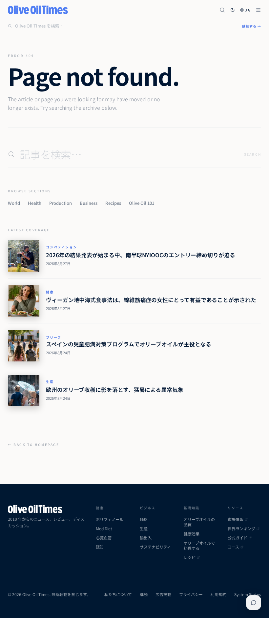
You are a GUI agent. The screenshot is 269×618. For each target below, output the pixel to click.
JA (247, 10)
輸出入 (146, 537)
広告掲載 (163, 594)
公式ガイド (237, 537)
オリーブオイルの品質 (199, 522)
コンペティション (61, 246)
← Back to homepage (33, 444)
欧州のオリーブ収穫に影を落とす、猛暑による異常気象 (114, 390)
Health (34, 203)
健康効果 (191, 533)
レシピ (190, 557)
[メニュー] (258, 10)
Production (60, 203)
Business (88, 203)
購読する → (251, 26)
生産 (50, 381)
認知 (100, 547)
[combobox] (124, 26)
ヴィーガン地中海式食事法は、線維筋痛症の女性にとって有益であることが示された (151, 300)
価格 (144, 519)
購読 (144, 594)
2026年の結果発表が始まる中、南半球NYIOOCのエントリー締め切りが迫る (140, 255)
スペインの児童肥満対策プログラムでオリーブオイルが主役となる (128, 344)
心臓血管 (104, 537)
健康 (50, 291)
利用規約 (218, 594)
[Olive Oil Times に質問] (253, 602)
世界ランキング (241, 528)
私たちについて (118, 594)
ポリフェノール (109, 519)
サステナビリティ (155, 547)
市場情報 (235, 519)
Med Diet (104, 528)
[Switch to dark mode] (233, 10)
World (14, 203)
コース (233, 547)
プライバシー (191, 594)
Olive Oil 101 (141, 203)
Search (252, 154)
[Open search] (222, 10)
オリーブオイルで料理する (199, 545)
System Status (247, 594)
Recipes (113, 203)
